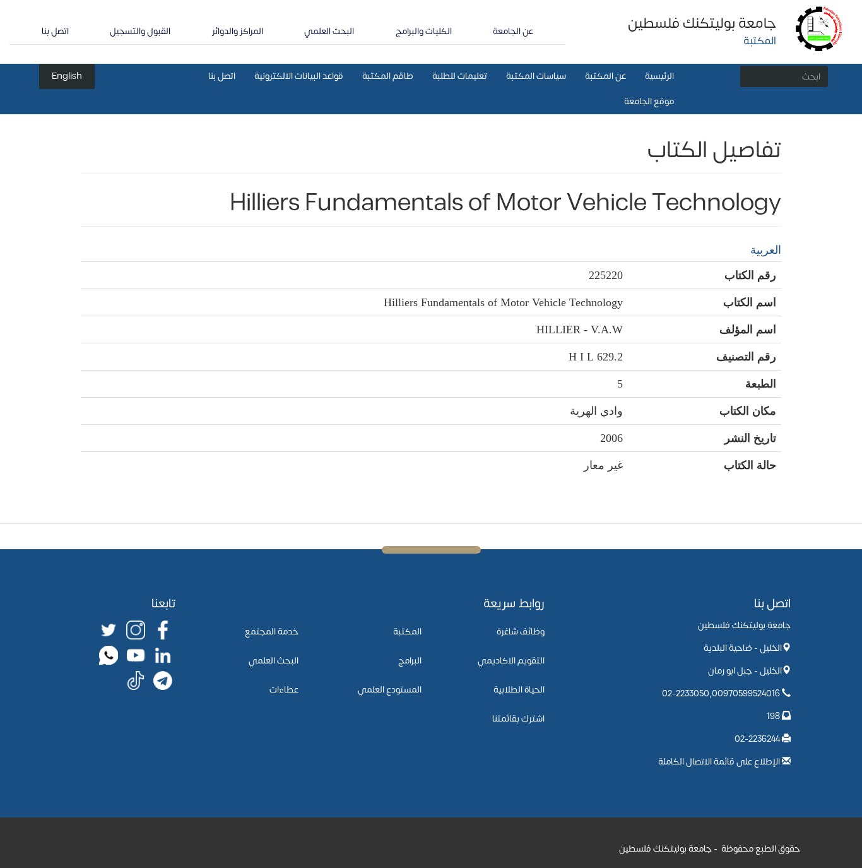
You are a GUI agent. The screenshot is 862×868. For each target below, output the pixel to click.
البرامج (410, 660)
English (67, 76)
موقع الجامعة (649, 101)
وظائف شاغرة (521, 631)
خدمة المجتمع (271, 631)
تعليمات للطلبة (459, 76)
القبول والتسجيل (140, 31)
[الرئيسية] (819, 28)
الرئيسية (659, 76)
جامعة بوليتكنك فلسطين (702, 23)
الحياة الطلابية (519, 689)
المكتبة (407, 631)
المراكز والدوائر (237, 31)
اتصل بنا (55, 31)
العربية (765, 250)
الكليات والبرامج (424, 31)
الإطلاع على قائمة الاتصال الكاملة (719, 761)
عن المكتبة (605, 76)
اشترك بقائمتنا (518, 718)
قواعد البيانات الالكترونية (298, 76)
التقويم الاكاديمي (511, 660)
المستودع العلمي (390, 689)
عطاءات (283, 689)
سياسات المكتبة (536, 76)
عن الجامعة (513, 31)
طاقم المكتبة (387, 76)
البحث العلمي (329, 31)
